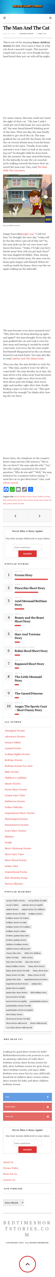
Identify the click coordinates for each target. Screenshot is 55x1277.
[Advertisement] (27, 87)
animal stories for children (33, 909)
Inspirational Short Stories (20, 813)
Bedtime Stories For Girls (19, 766)
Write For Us (10, 1174)
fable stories (27, 957)
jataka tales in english (15, 988)
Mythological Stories (16, 819)
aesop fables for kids (37, 900)
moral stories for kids (15, 996)
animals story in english (32, 905)
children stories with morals (18, 948)
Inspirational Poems (16, 872)
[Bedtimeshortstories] (27, 7)
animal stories (12, 909)
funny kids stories (10, 500)
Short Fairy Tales (14, 854)
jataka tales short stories (17, 992)
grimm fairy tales (13, 979)
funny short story (40, 970)
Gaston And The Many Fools (28, 358)
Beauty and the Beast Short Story (29, 619)
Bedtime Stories (13, 760)
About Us (8, 1162)
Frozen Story (23, 575)
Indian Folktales (14, 807)
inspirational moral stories (36, 979)
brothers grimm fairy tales (17, 935)
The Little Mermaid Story (28, 678)
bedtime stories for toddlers (18, 926)
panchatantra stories (39, 1001)
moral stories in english (16, 1001)
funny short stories (25, 500)
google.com (27, 233)
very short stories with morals (19, 1027)
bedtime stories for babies (17, 918)
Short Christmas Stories (18, 848)
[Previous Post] (15, 516)
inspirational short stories (17, 983)
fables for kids (12, 957)
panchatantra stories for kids (18, 1005)
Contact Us (9, 1179)
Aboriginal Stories (15, 730)
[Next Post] (40, 516)
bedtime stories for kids (16, 922)
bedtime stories (35, 913)
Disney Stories (12, 783)
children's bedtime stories (17, 944)
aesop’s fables (12, 905)
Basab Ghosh (26, 33)
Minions (9, 836)
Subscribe (10, 1107)
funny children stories (41, 496)
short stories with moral (16, 1023)
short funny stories (14, 1014)
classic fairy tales (13, 953)
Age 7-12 (42, 33)
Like (7, 1097)
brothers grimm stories (16, 940)
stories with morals (38, 1023)
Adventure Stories (24, 647)
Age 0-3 (18, 584)
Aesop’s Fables (13, 742)
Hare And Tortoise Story (27, 636)
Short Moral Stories (16, 860)
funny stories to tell (36, 975)
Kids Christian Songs (16, 877)
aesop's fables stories (15, 900)
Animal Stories (13, 748)
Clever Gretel (10, 482)
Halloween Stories (15, 801)
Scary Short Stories (15, 830)
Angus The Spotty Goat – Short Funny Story (31, 708)
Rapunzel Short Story (29, 664)
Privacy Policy (10, 1168)
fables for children (32, 953)
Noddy (8, 842)
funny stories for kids (15, 503)
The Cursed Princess (29, 693)
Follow (9, 1117)
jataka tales (37, 983)
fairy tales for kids (14, 961)
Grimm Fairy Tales (15, 795)
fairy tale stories (32, 961)
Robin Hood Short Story (31, 651)
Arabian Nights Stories (17, 754)
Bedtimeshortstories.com (27, 1229)
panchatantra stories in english (19, 1010)
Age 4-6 (18, 597)
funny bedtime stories (23, 496)
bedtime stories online (16, 931)
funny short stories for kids (18, 970)
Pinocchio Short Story (30, 588)
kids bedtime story (39, 992)
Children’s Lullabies (15, 777)
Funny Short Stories (16, 789)
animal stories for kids (16, 913)
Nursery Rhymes (14, 883)
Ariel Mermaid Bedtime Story (31, 602)
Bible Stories (12, 771)
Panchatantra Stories (16, 824)
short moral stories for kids (18, 1018)
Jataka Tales (11, 866)
